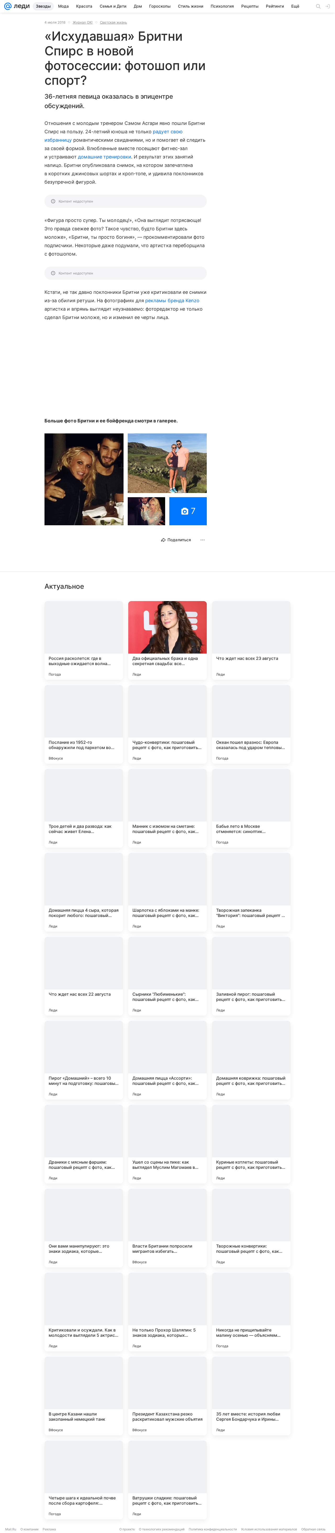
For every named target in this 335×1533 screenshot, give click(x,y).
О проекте (127, 1529)
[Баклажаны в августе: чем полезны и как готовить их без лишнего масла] (251, 1480)
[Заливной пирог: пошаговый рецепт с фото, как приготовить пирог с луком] (251, 976)
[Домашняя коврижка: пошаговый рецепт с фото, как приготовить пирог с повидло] (251, 1060)
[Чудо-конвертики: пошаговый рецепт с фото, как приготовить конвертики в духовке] (167, 724)
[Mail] (8, 6)
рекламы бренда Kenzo (172, 300)
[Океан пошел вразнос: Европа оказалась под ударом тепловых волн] (251, 724)
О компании (29, 1529)
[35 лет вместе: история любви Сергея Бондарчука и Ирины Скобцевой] (251, 1396)
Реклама (49, 1529)
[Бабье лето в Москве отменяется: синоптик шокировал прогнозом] (251, 808)
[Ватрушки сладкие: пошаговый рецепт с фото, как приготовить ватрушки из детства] (167, 1480)
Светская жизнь (113, 22)
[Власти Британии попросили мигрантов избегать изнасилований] (167, 1228)
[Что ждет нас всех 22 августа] (83, 976)
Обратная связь (313, 1529)
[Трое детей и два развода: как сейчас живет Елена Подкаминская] (83, 808)
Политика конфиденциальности (213, 1529)
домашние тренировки (104, 157)
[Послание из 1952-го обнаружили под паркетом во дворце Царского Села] (83, 724)
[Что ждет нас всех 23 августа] (251, 640)
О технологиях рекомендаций (162, 1529)
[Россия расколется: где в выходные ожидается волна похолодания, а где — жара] (83, 640)
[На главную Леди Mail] (21, 6)
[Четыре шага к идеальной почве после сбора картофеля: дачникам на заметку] (83, 1480)
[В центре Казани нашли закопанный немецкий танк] (83, 1396)
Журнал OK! (83, 22)
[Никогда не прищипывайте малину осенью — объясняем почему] (251, 1312)
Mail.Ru (10, 1529)
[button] (84, 479)
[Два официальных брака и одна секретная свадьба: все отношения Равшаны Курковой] (167, 640)
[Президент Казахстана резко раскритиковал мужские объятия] (167, 1396)
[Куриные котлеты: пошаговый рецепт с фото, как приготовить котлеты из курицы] (251, 1144)
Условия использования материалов (269, 1529)
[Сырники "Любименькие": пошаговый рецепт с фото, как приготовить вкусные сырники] (167, 976)
